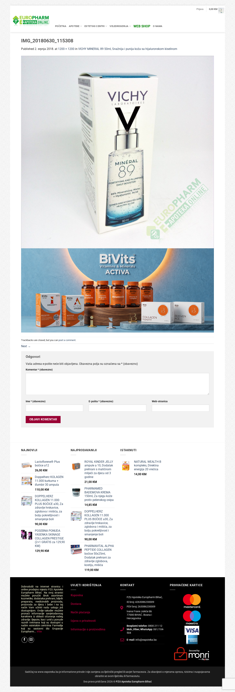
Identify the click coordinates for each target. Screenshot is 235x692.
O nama (157, 26)
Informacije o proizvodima (88, 629)
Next (26, 346)
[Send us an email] (31, 640)
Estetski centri (94, 26)
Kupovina (77, 595)
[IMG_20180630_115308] (117, 152)
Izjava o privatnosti (83, 620)
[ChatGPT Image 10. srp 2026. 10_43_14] (117, 290)
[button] (199, 9)
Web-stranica (160, 401)
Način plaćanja (80, 612)
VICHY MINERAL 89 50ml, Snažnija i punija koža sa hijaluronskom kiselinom (127, 49)
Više (39, 631)
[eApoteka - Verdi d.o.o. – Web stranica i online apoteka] (31, 21)
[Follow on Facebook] (24, 640)
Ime (36, 401)
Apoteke (74, 26)
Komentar (39, 369)
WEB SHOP (141, 26)
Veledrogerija (119, 26)
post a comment (67, 340)
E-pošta (101, 401)
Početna (60, 26)
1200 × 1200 (66, 49)
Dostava (76, 604)
